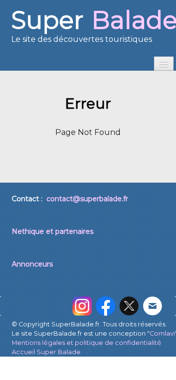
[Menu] (164, 64)
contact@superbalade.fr (87, 198)
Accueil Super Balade (46, 352)
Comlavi (162, 333)
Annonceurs (32, 264)
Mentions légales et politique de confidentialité (86, 342)
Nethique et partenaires (52, 231)
